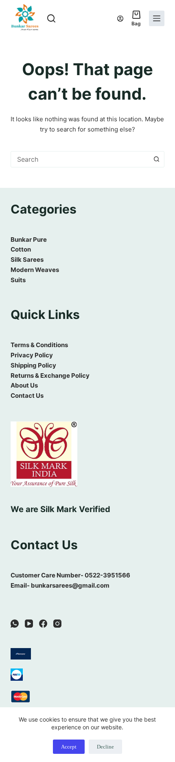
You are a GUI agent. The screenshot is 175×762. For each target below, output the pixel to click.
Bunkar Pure (29, 239)
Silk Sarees (27, 259)
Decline (105, 747)
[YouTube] (29, 623)
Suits (18, 280)
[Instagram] (57, 623)
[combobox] (80, 159)
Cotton (21, 249)
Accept (69, 747)
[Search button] (156, 159)
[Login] (120, 19)
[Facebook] (43, 623)
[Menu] (156, 18)
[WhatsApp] (15, 623)
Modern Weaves (35, 270)
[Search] (51, 18)
